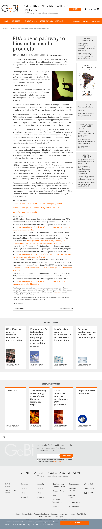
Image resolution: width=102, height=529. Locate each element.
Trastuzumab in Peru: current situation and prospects (85, 108)
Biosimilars (30, 21)
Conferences (73, 484)
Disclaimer (54, 514)
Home (5, 21)
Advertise (86, 21)
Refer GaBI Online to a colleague (51, 517)
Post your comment (56, 55)
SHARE (7, 437)
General (24, 488)
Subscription (96, 21)
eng (90, 9)
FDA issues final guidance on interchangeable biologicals (36, 208)
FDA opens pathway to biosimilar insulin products (33, 28)
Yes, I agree (74, 522)
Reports (55, 507)
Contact (72, 514)
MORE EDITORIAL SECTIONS (52, 21)
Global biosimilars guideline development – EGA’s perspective (86, 141)
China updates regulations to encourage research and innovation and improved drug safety (86, 46)
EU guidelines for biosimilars (84, 147)
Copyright (63, 514)
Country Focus (58, 491)
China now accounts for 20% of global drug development (86, 115)
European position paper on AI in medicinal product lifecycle (86, 184)
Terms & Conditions (41, 514)
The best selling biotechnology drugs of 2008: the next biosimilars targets (86, 134)
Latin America (10, 491)
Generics (16, 21)
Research (24, 497)
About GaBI (76, 21)
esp (95, 9)
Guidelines (12, 28)
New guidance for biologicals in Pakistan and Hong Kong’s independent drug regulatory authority (85, 169)
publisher (58, 292)
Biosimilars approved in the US (25, 212)
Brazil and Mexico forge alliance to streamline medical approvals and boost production (86, 55)
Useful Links (73, 507)
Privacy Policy (57, 461)
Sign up (75, 9)
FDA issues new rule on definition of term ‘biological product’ (37, 203)
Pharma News (73, 502)
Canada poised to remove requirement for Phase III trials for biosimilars (86, 178)
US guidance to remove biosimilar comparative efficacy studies (86, 161)
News (23, 493)
